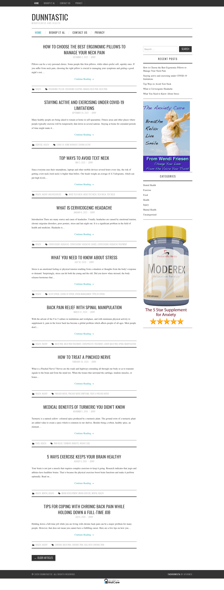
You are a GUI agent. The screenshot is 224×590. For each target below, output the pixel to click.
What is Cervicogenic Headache (84, 207)
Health (38, 89)
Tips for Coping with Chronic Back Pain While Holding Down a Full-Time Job (84, 509)
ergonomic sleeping (73, 89)
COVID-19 (60, 144)
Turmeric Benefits (71, 443)
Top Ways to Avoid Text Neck (84, 158)
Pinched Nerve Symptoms (78, 393)
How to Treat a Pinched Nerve (84, 357)
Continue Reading (84, 78)
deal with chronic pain (94, 544)
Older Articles (43, 558)
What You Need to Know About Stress (84, 257)
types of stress (98, 294)
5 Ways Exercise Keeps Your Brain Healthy (84, 456)
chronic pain (77, 544)
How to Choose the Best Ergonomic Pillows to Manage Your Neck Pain (84, 49)
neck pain (103, 89)
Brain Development (69, 493)
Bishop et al (49, 3)
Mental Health (48, 493)
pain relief (58, 443)
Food (37, 443)
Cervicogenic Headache (59, 244)
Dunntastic (50, 17)
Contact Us (65, 3)
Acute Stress (54, 294)
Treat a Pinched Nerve (99, 393)
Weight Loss (85, 443)
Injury (44, 194)
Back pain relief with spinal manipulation (84, 307)
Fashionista (174, 574)
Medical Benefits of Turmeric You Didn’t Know (84, 407)
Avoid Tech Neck (75, 194)
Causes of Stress (67, 294)
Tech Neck (101, 194)
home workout (71, 144)
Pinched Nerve (61, 393)
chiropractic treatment (92, 343)
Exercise (38, 144)
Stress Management (83, 294)
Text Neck (111, 194)
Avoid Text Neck (89, 194)
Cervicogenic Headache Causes (83, 244)
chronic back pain (63, 544)
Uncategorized (54, 194)
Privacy (78, 3)
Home (36, 3)
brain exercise (84, 493)
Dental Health (149, 185)
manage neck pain (90, 89)
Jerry (93, 57)
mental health (98, 493)
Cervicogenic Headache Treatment (112, 244)
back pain (59, 343)
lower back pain (111, 343)
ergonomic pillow (56, 89)
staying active (85, 144)
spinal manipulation (127, 343)
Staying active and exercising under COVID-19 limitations (84, 105)
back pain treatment (72, 343)
